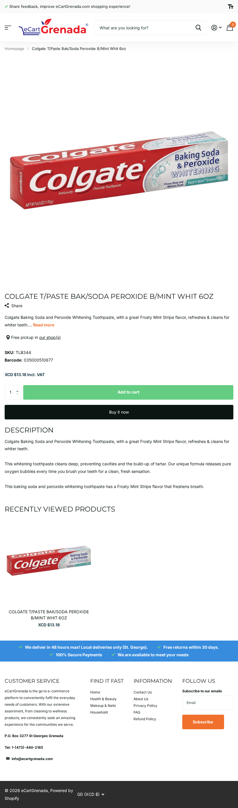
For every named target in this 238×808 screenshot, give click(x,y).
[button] (19, 387)
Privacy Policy (145, 705)
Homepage (14, 48)
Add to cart (128, 391)
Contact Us (143, 692)
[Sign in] (216, 27)
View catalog (8, 27)
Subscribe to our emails (202, 691)
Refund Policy (145, 719)
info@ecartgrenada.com (32, 759)
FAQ (137, 712)
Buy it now (119, 412)
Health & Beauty (103, 699)
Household (99, 712)
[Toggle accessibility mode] (230, 6)
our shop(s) (50, 337)
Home (95, 692)
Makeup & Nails (103, 705)
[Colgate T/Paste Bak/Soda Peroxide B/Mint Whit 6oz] (49, 560)
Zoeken (198, 27)
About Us (141, 699)
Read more (43, 324)
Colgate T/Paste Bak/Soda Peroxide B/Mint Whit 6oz (49, 614)
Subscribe (203, 721)
